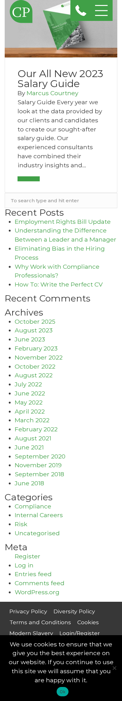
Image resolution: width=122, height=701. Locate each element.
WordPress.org (37, 592)
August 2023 (34, 330)
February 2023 (36, 348)
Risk (21, 524)
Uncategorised (37, 533)
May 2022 (29, 402)
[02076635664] (80, 10)
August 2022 (34, 375)
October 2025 (35, 321)
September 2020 (40, 456)
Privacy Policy (28, 611)
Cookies (88, 622)
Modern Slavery (31, 633)
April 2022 (30, 411)
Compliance (33, 506)
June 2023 (30, 339)
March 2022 (32, 420)
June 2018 (29, 483)
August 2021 (33, 438)
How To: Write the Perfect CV (59, 284)
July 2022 (28, 384)
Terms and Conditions (40, 622)
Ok (62, 691)
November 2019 (38, 465)
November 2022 (39, 357)
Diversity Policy (74, 611)
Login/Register (79, 633)
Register (27, 556)
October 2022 (35, 366)
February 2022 (36, 429)
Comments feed (39, 583)
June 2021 (29, 447)
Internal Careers (39, 515)
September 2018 (39, 474)
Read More (29, 178)
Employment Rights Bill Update (63, 221)
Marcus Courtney (52, 93)
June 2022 (30, 393)
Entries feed (33, 574)
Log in (24, 565)
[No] (114, 668)
